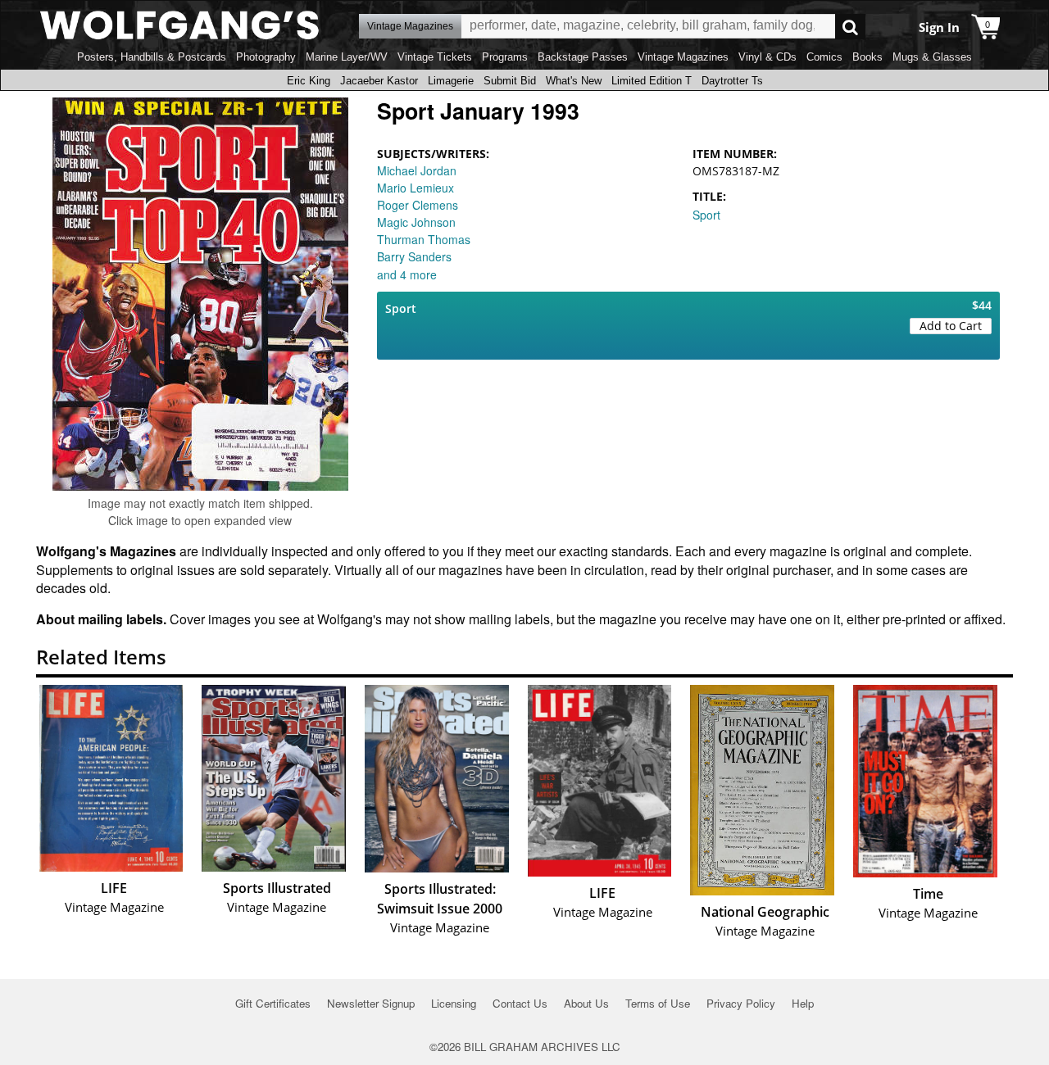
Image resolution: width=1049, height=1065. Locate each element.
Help (803, 1003)
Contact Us (520, 1003)
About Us (586, 1003)
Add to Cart (951, 325)
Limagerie (451, 81)
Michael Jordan (416, 170)
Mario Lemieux (415, 187)
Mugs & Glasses (932, 57)
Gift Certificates (273, 1003)
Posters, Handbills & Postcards (151, 57)
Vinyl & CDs (767, 57)
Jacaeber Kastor (379, 81)
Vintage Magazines (683, 57)
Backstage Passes (583, 57)
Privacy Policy (740, 1003)
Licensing (453, 1003)
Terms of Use (657, 1003)
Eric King (308, 81)
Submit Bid (510, 81)
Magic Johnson (416, 222)
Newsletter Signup (371, 1003)
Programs (505, 57)
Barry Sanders (414, 256)
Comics (824, 57)
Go (850, 26)
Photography (266, 57)
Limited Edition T (651, 81)
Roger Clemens (417, 205)
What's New (574, 81)
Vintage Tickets (434, 57)
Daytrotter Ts (732, 81)
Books (867, 57)
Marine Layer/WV (347, 57)
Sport (706, 214)
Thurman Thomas (423, 239)
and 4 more (407, 274)
